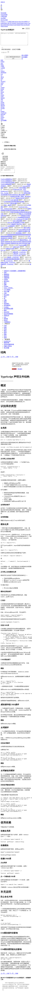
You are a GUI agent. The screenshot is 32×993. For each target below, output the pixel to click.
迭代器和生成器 (8, 308)
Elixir (2, 115)
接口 (5, 296)
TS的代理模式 (23, 187)
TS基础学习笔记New (16, 224)
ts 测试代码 (24, 250)
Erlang (11, 25)
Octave (2, 117)
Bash (8, 25)
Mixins (6, 320)
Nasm (2, 26)
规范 (5, 330)
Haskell (18, 25)
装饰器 (6, 318)
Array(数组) (7, 289)
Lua (29, 23)
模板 (5, 334)
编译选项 (6, 342)
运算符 (6, 279)
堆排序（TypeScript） (13, 257)
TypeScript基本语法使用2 (8, 182)
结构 (5, 327)
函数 (5, 284)
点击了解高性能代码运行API (13, 57)
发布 (5, 336)
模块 (5, 310)
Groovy (26, 23)
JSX (5, 317)
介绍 (5, 325)
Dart (22, 21)
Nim (22, 25)
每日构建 (6, 347)
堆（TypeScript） (9, 260)
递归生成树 (13, 203)
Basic (2, 118)
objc (8, 23)
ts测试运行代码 (10, 248)
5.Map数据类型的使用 (23, 217)
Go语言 (9, 21)
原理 (5, 332)
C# (29, 21)
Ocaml (2, 102)
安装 (5, 272)
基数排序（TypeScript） (20, 252)
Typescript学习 (5, 227)
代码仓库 (5, 160)
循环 (5, 283)
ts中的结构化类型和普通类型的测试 (14, 201)
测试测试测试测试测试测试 (12, 259)
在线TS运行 (16, 247)
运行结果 (5, 156)
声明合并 (6, 315)
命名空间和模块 (8, 313)
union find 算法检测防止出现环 (16, 222)
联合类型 (6, 295)
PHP (13, 21)
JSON (2, 77)
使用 (5, 337)
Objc (2, 78)
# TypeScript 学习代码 (22, 219)
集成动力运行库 (20, 198)
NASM (3, 108)
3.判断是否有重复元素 (23, 231)
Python (3, 21)
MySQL (3, 105)
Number (6, 286)
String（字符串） (9, 288)
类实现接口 (19, 233)
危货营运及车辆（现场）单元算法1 (20, 196)
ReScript (3, 114)
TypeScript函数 (23, 245)
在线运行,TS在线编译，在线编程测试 (15, 270)
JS (22, 58)
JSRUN (3, 2)
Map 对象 (6, 291)
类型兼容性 (7, 305)
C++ (6, 21)
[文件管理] (16, 8)
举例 (5, 329)
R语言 (26, 21)
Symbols (6, 307)
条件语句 (6, 281)
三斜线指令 (7, 322)
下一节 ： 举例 (14, 356)
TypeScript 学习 (17, 255)
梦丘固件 (20, 369)
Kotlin (2, 23)
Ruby (5, 23)
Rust (20, 21)
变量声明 (6, 277)
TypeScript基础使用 (6, 184)
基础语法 (6, 274)
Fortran (6, 26)
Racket (28, 25)
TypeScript (3, 113)
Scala (14, 25)
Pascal (2, 25)
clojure (22, 23)
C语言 (2, 66)
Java (2, 63)
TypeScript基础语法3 (6, 180)
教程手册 (5, 158)
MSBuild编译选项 (9, 344)
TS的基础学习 (11, 226)
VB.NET (14, 23)
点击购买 (14, 369)
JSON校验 (3, 120)
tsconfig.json (7, 341)
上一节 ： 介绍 (5, 356)
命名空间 (6, 312)
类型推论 (6, 303)
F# (11, 23)
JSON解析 (24, 57)
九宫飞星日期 (14, 200)
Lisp (24, 25)
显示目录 (3, 267)
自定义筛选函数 (17, 220)
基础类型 (6, 276)
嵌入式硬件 (25, 55)
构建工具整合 (8, 346)
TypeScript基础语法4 (6, 179)
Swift (18, 23)
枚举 (5, 302)
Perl (5, 25)
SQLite (17, 21)
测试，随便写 (8, 205)
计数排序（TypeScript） (20, 254)
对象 (5, 300)
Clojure (3, 87)
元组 (5, 293)
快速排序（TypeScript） (7, 264)
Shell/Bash (3, 72)
